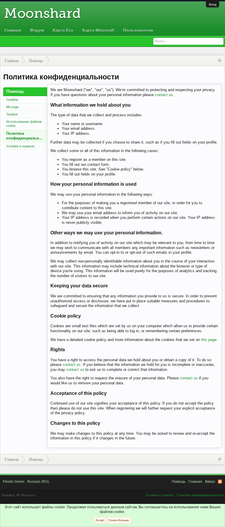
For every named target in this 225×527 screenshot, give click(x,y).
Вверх (210, 482)
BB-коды (12, 107)
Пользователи (138, 30)
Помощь (178, 482)
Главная (12, 30)
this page (209, 339)
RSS (220, 482)
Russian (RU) (38, 482)
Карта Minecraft (98, 30)
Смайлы (12, 99)
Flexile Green (13, 482)
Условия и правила (20, 146)
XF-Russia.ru (25, 495)
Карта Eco (63, 30)
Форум (37, 30)
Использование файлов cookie (24, 123)
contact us (164, 95)
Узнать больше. (118, 520)
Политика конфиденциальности (26, 136)
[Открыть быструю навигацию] (219, 61)
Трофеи (12, 114)
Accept (100, 520)
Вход (212, 4)
